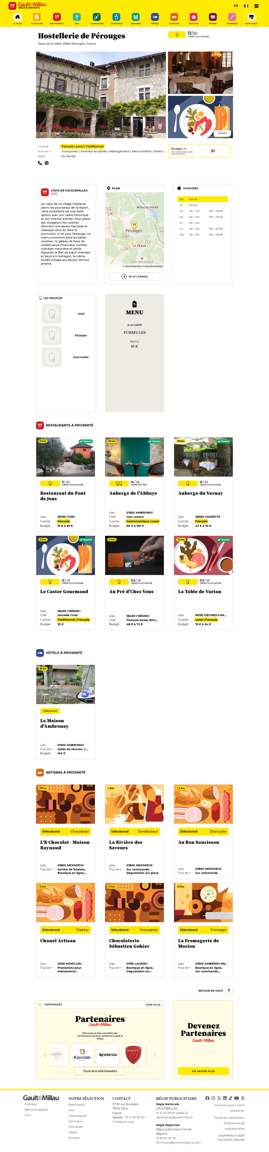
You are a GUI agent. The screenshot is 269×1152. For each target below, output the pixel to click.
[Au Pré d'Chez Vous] (134, 583)
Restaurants (77, 1105)
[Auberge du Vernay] (203, 484)
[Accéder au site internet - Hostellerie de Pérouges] (48, 163)
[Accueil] (32, 4)
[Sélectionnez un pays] (246, 6)
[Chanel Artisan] (65, 930)
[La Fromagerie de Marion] (203, 930)
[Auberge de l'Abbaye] (134, 484)
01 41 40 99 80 (135, 1117)
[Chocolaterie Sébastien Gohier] (134, 930)
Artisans (74, 1138)
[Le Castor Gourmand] (65, 583)
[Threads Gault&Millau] (242, 1098)
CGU (28, 1115)
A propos (31, 1104)
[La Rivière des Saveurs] (134, 832)
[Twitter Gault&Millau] (219, 1098)
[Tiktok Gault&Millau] (230, 1098)
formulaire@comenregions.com (178, 1142)
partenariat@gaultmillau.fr (174, 1117)
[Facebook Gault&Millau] (207, 1098)
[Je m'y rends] (134, 234)
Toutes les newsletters (229, 1118)
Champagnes (78, 1116)
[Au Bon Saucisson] (203, 832)
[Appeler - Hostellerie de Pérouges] (41, 163)
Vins (71, 1110)
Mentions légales (36, 1109)
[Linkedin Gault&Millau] (225, 1098)
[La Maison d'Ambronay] (65, 712)
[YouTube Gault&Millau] (236, 1098)
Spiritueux (76, 1121)
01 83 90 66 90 (166, 1138)
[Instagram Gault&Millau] (213, 1098)
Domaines (76, 1127)
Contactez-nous (123, 1121)
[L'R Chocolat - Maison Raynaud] (65, 832)
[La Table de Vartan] (203, 583)
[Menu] (256, 6)
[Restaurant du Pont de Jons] (65, 484)
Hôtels (73, 1132)
